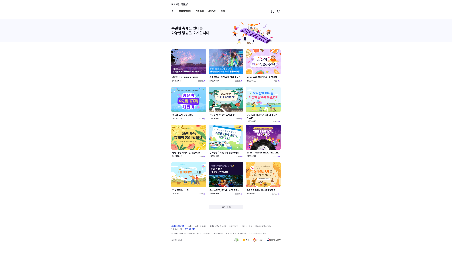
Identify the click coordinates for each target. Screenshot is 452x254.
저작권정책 (233, 226)
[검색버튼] (279, 11)
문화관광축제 (185, 11)
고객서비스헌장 (246, 226)
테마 (223, 11)
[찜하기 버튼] (272, 11)
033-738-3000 (206, 233)
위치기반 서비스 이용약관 (197, 226)
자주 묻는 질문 (190, 229)
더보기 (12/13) (226, 207)
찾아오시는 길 (176, 229)
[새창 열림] (236, 241)
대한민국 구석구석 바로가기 (179, 4)
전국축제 (200, 11)
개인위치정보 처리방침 (218, 226)
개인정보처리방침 (178, 226)
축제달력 (212, 11)
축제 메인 (172, 11)
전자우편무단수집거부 (263, 226)
